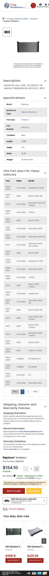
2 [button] (28, 392)
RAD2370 (25, 127)
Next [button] (35, 392)
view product (13, 560)
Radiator (34, 18)
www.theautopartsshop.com (30, 431)
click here (12, 449)
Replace (25, 104)
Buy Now (34, 491)
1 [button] (22, 392)
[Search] (33, 5)
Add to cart (14, 491)
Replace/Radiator (29, 112)
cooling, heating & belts (17, 18)
